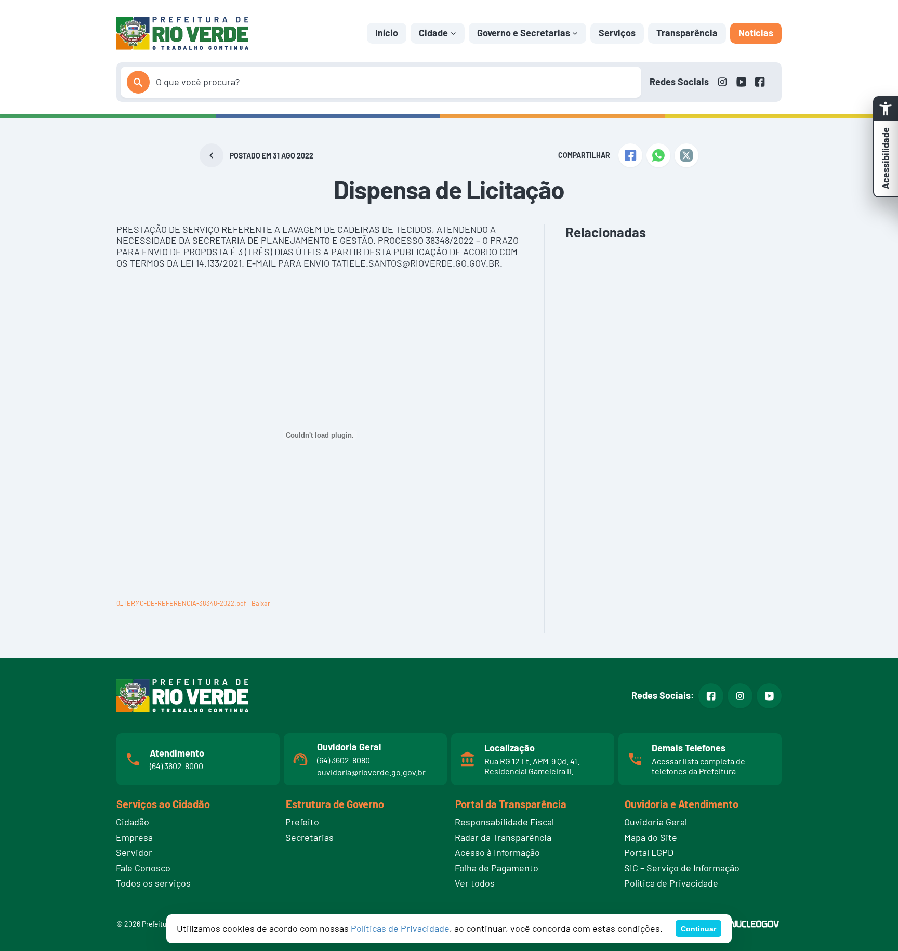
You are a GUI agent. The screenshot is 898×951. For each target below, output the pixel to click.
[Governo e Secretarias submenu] (575, 33)
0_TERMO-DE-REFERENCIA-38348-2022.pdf (181, 603)
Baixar (261, 603)
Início (386, 32)
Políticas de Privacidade (400, 928)
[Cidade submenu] (453, 33)
